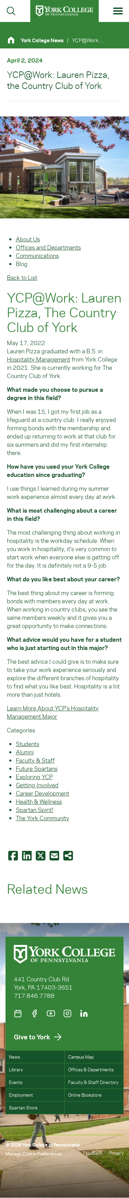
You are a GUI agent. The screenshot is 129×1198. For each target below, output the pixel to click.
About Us (28, 239)
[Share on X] (41, 855)
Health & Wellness (39, 801)
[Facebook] (34, 1013)
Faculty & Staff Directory (93, 1082)
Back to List (22, 277)
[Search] (11, 10)
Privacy (116, 1153)
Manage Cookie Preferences (34, 1153)
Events (15, 1082)
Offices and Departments (48, 247)
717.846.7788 (34, 995)
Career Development (42, 793)
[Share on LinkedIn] (27, 855)
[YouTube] (51, 1013)
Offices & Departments (91, 1069)
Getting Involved (37, 785)
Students (27, 744)
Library (16, 1069)
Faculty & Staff (35, 760)
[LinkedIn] (84, 1013)
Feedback (92, 1153)
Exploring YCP (34, 776)
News (14, 1057)
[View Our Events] (18, 1013)
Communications (37, 255)
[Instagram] (67, 1013)
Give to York (32, 1036)
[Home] (14, 40)
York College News (42, 40)
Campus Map (81, 1057)
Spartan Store (23, 1107)
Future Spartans (36, 768)
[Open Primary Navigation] (118, 11)
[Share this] (69, 855)
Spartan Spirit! (34, 809)
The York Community (42, 818)
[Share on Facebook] (14, 855)
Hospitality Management (38, 359)
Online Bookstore (84, 1095)
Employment (21, 1095)
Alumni (25, 752)
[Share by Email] (55, 855)
